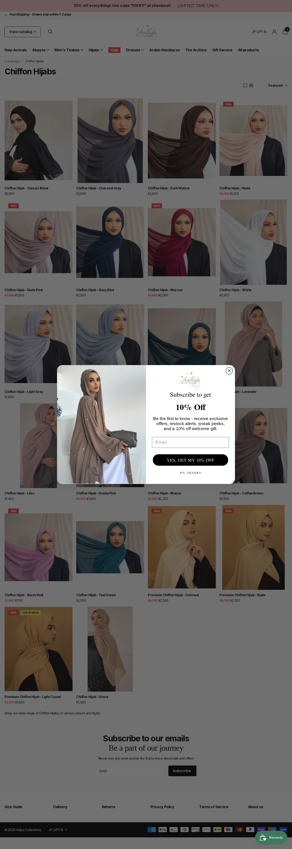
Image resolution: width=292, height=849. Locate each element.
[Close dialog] (229, 370)
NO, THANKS (190, 472)
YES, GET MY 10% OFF (190, 460)
